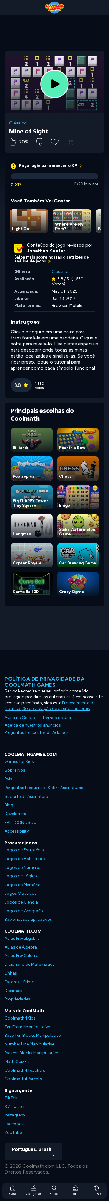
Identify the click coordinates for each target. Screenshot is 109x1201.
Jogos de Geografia (24, 911)
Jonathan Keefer (46, 251)
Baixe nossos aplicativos (28, 919)
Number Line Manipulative (29, 1044)
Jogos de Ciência (21, 902)
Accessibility (17, 831)
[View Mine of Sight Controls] (71, 142)
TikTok (11, 1097)
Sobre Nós (15, 770)
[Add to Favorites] (55, 141)
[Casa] (54, 8)
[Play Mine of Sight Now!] (54, 84)
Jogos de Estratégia (24, 850)
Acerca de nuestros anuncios (33, 725)
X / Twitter (15, 1106)
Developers (15, 813)
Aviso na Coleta (20, 717)
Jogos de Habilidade (25, 858)
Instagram (15, 1115)
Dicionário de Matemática (30, 964)
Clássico (18, 123)
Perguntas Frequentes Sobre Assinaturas (44, 787)
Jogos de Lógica (21, 875)
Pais (8, 779)
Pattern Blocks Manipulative (31, 1052)
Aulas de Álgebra (21, 947)
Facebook (14, 1123)
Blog (9, 805)
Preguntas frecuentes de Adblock (37, 732)
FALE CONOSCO (21, 822)
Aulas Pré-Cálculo (21, 955)
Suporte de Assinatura (26, 796)
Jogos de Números (23, 867)
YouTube (13, 1132)
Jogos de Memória (23, 884)
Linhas (11, 973)
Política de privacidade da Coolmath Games (44, 682)
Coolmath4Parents (23, 1078)
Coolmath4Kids (20, 1018)
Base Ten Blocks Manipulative (33, 1035)
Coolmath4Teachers (25, 1070)
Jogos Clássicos (21, 893)
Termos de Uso (56, 717)
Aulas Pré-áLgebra (22, 938)
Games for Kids (19, 761)
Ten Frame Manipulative (27, 1026)
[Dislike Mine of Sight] (39, 142)
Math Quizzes (18, 1061)
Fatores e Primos (21, 981)
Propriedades (17, 999)
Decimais (13, 990)
